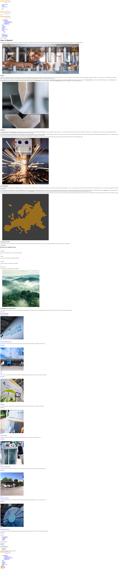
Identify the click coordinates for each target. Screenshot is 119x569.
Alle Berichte (2, 315)
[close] (10, 18)
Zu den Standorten (3, 245)
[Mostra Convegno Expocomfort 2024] (12, 464)
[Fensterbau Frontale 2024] (12, 432)
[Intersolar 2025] (12, 401)
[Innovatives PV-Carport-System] (12, 495)
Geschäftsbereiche (5, 4)
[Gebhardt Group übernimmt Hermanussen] (12, 339)
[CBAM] (12, 370)
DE (2, 8)
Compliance (4, 538)
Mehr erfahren (2, 311)
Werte (3, 5)
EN (2, 9)
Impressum (3, 549)
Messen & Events (4, 6)
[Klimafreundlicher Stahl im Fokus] (12, 526)
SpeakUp (3, 539)
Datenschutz (4, 548)
